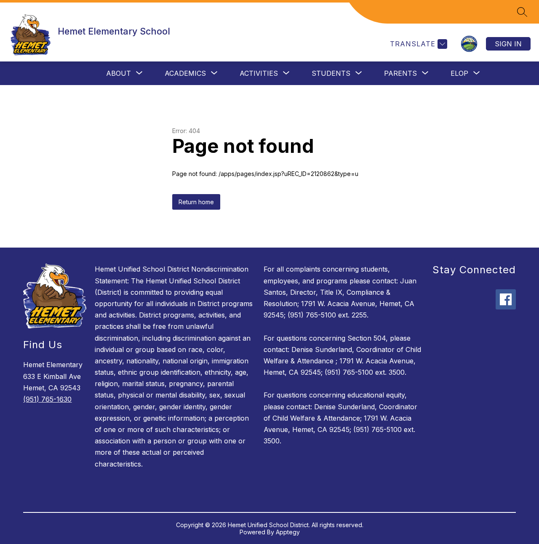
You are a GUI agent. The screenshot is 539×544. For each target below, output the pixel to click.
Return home (196, 201)
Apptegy (288, 532)
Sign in (508, 44)
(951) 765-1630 (47, 399)
